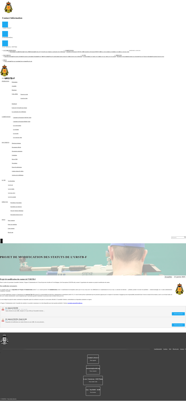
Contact (182, 349)
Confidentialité (158, 349)
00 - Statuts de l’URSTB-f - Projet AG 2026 (16, 319)
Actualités (168, 277)
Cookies (165, 349)
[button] (179, 289)
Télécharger (178, 313)
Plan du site (176, 349)
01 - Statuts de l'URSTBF (12, 308)
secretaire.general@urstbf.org (75, 303)
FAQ (170, 349)
